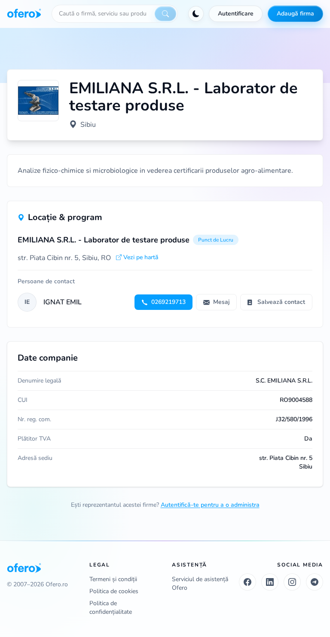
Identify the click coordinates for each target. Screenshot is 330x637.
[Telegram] (314, 582)
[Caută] (165, 13)
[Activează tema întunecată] (196, 13)
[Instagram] (292, 582)
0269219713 (168, 302)
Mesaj (221, 302)
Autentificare (236, 13)
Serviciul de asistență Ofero (200, 583)
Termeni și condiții (113, 579)
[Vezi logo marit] (38, 100)
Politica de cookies (113, 591)
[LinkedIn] (269, 582)
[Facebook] (247, 582)
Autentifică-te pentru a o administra (210, 505)
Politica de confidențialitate (110, 607)
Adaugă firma (295, 13)
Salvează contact (281, 302)
